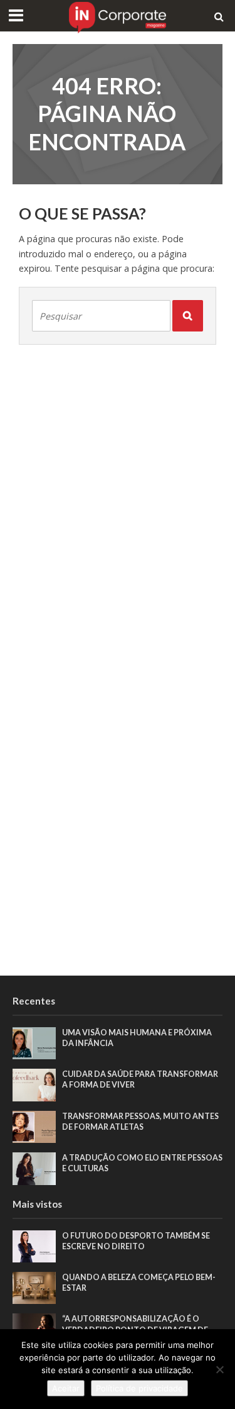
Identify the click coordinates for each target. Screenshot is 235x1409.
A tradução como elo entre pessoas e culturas (142, 1163)
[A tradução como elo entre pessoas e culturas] (34, 1167)
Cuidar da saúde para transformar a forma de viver (140, 1079)
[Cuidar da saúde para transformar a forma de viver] (34, 1084)
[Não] (219, 1369)
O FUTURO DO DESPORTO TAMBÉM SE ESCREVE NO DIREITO (136, 1241)
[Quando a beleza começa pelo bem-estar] (34, 1287)
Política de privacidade (139, 1388)
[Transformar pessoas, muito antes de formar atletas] (34, 1126)
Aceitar (66, 1388)
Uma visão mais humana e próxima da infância (137, 1038)
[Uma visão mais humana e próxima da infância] (34, 1042)
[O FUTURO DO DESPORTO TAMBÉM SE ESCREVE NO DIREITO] (34, 1245)
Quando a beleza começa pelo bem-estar (139, 1283)
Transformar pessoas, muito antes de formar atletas (140, 1121)
